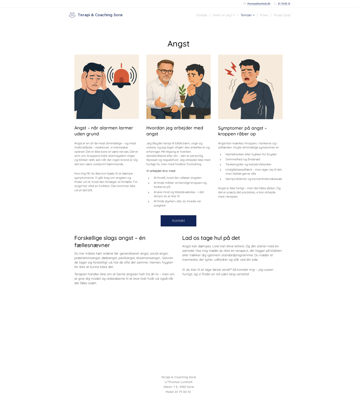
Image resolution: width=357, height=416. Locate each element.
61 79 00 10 (284, 3)
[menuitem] (203, 15)
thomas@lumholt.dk (258, 3)
